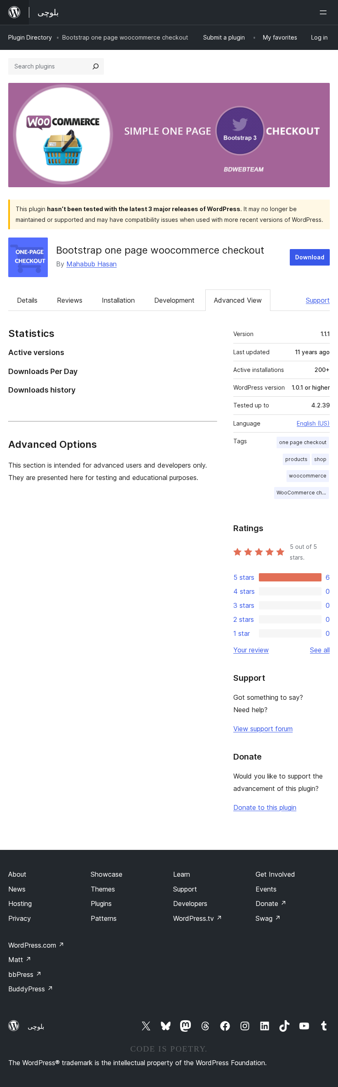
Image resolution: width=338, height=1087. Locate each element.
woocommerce (307, 476)
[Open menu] (325, 12)
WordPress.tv (197, 918)
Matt (19, 959)
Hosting (20, 903)
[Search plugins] (95, 66)
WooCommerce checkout (303, 492)
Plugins (101, 903)
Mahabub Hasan (91, 264)
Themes (103, 889)
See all (320, 650)
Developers (190, 903)
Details (27, 300)
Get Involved (275, 874)
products (296, 459)
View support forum (263, 729)
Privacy (19, 918)
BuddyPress (30, 989)
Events (266, 889)
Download (309, 257)
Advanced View (238, 300)
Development (174, 300)
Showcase (106, 874)
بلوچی (36, 1026)
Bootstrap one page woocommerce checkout (160, 250)
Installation (118, 300)
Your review (251, 650)
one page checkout (302, 442)
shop (320, 459)
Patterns (104, 918)
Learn (181, 874)
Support (318, 300)
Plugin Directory (30, 37)
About (17, 874)
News (17, 889)
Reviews (69, 300)
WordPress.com (36, 945)
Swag (268, 918)
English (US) (313, 423)
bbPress (25, 974)
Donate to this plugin (264, 807)
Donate (271, 903)
